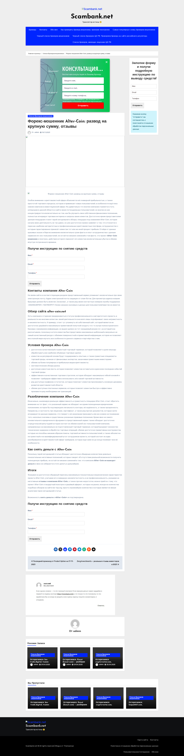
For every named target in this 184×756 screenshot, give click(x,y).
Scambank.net (92, 17)
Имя (30, 255)
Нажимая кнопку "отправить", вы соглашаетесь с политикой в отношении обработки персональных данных (82, 101)
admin (36, 132)
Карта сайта (143, 740)
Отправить (34, 284)
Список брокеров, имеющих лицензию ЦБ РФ (92, 42)
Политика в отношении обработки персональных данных (134, 746)
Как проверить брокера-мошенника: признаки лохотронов (85, 30)
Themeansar (69, 746)
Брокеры (32, 30)
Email (31, 264)
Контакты (43, 30)
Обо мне (54, 30)
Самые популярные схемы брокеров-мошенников (134, 30)
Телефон (32, 273)
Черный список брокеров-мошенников (53, 36)
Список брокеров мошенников (40, 116)
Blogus (58, 746)
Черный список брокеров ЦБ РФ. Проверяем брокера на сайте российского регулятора (110, 36)
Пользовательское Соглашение (137, 752)
